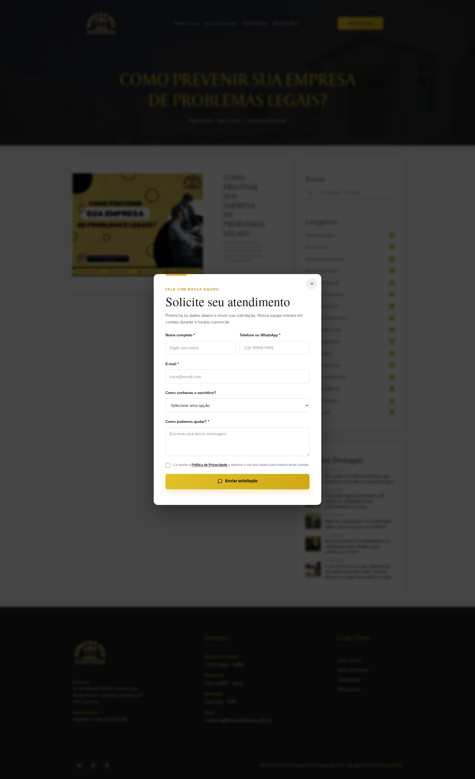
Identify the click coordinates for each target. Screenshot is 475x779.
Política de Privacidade (210, 465)
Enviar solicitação (241, 481)
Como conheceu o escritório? (190, 393)
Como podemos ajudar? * (187, 422)
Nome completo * (180, 335)
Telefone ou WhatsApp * (260, 335)
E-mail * (172, 364)
